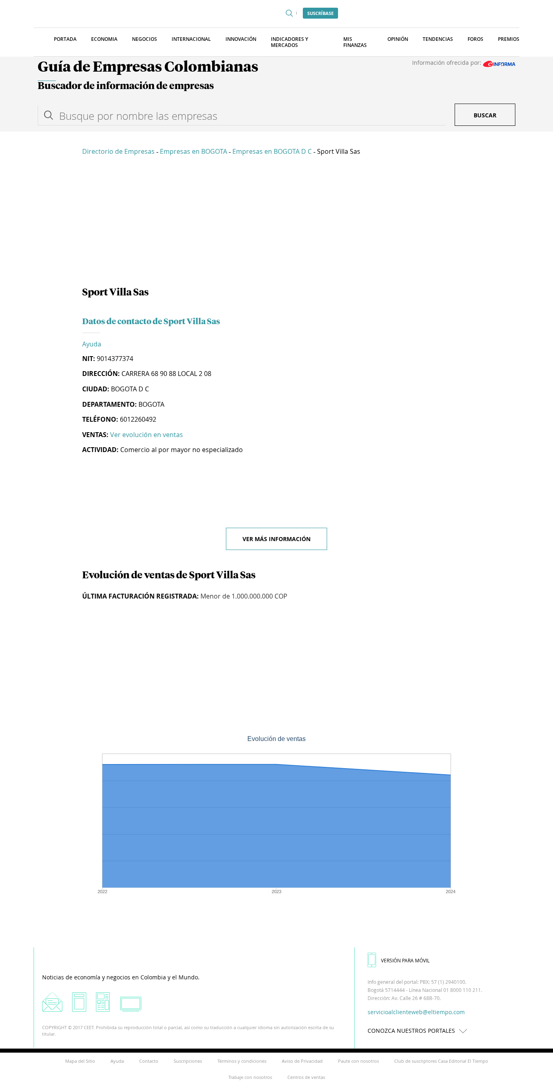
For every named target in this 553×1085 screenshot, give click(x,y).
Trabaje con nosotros (250, 1077)
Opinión (397, 39)
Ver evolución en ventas (146, 434)
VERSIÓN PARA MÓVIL (405, 960)
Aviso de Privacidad (302, 1061)
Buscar (485, 115)
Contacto (148, 1061)
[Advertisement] (276, 222)
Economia (104, 39)
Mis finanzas (355, 42)
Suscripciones (188, 1061)
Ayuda (91, 344)
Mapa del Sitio (80, 1061)
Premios (508, 39)
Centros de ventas (306, 1077)
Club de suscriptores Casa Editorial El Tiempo (441, 1061)
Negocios (144, 39)
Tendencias (438, 39)
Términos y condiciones (241, 1061)
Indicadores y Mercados (289, 42)
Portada (65, 39)
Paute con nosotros (358, 1061)
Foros (475, 39)
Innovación (240, 39)
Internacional (191, 39)
